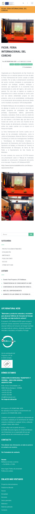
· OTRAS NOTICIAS (7, 265)
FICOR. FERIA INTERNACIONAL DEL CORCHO (13, 51)
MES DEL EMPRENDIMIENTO (12, 291)
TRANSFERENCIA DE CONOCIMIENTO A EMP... (18, 283)
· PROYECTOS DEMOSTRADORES (11, 249)
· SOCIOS (4, 262)
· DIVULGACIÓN (6, 252)
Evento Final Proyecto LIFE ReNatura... (15, 279)
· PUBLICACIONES (6, 258)
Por (9, 61)
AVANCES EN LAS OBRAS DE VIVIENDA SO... (17, 294)
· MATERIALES (5, 255)
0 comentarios (28, 67)
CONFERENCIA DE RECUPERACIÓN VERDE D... (17, 287)
